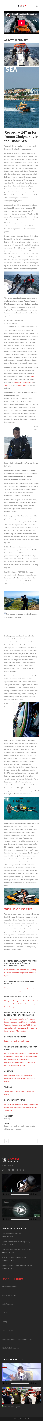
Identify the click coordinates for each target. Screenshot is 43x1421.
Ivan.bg (4, 1322)
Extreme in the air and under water (17, 1041)
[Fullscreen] (40, 1194)
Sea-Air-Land (20, 385)
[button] (21, 1185)
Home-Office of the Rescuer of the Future (17, 1339)
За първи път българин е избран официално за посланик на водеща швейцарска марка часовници (21, 1107)
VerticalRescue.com (9, 1295)
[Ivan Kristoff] (11, 1407)
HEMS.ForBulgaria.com (10, 1348)
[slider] (20, 1194)
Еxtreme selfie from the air (11, 1234)
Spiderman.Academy (9, 1286)
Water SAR (8, 385)
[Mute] (36, 1194)
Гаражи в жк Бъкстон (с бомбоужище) (16, 1242)
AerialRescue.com (8, 1304)
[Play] (4, 1194)
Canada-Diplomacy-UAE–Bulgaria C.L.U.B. (17, 1265)
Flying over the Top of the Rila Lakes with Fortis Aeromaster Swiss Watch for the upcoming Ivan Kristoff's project (21, 1004)
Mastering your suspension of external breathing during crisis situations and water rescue (19, 1078)
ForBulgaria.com (8, 1313)
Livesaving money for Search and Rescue (17, 1249)
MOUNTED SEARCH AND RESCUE (15, 1257)
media (32, 376)
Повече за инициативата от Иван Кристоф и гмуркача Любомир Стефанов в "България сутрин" (20, 972)
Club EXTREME (7, 1330)
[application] (21, 1185)
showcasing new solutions (23, 382)
